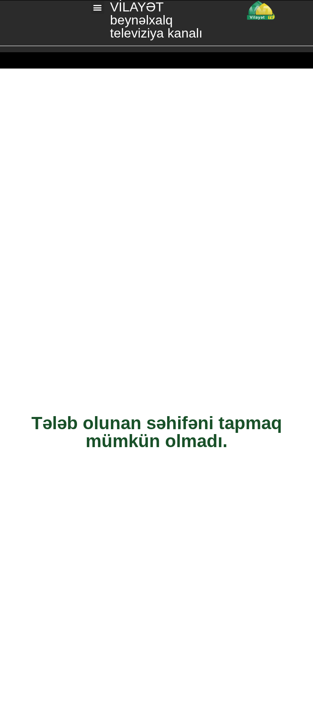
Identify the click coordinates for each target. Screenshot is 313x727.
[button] (97, 7)
